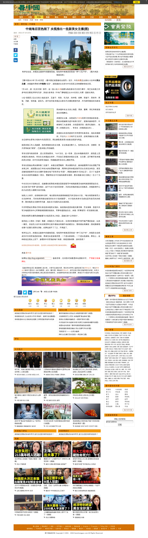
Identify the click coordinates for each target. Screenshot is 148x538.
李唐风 (127, 397)
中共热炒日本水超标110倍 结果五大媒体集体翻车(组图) (78, 322)
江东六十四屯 (119, 365)
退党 (127, 342)
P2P (132, 360)
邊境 (50, 400)
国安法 (107, 340)
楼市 (110, 358)
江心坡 (117, 367)
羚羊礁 (85, 464)
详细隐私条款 (118, 2)
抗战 (120, 374)
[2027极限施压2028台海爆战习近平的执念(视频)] (86, 469)
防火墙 (116, 362)
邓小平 (111, 376)
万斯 (118, 346)
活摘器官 (113, 337)
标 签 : (16, 36)
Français (94, 526)
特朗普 (125, 333)
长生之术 (77, 398)
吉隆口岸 (85, 374)
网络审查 (111, 365)
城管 (21, 515)
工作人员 (91, 374)
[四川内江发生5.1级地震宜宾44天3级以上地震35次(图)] (112, 212)
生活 (101, 17)
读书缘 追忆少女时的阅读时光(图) (116, 64)
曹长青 (117, 406)
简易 (126, 389)
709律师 (123, 362)
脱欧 (124, 353)
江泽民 (107, 349)
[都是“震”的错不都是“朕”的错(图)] (112, 151)
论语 (59, 426)
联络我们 (45, 526)
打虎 (118, 351)
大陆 (30, 17)
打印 (87, 33)
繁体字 (48, 491)
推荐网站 (30, 528)
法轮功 (107, 365)
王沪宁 (131, 346)
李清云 (86, 398)
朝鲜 (117, 353)
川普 (121, 333)
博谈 (65, 17)
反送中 (126, 349)
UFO (112, 344)
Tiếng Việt (104, 526)
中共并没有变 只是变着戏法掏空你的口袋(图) (126, 223)
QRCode (36, 291)
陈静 (117, 397)
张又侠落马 (109, 109)
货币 (116, 356)
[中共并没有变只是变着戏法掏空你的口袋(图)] (57, 405)
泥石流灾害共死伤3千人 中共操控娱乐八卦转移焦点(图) (126, 127)
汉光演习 (107, 342)
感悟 (118, 378)
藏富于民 (55, 426)
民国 (114, 374)
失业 (18, 464)
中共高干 (91, 426)
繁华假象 (57, 464)
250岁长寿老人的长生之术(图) (83, 395)
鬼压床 (34, 426)
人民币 (121, 356)
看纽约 (81, 528)
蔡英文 (131, 358)
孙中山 (124, 374)
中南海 (25, 20)
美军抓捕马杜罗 (111, 112)
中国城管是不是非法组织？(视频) (26, 512)
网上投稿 (36, 526)
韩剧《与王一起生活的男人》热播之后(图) (119, 248)
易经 (106, 378)
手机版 (70, 33)
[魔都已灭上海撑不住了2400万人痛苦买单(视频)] (57, 442)
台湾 (127, 358)
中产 (120, 358)
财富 (116, 358)
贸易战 (116, 335)
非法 (24, 515)
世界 (83, 17)
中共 (47, 426)
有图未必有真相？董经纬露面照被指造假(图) (75, 325)
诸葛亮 (129, 376)
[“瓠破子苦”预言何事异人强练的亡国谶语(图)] (112, 203)
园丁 (107, 399)
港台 (56, 17)
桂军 (117, 374)
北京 (106, 360)
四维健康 (109, 406)
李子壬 (127, 404)
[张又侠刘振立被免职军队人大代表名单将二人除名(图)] (28, 353)
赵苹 (126, 399)
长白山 (107, 367)
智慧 (115, 378)
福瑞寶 (96, 528)
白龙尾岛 (111, 367)
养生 (116, 380)
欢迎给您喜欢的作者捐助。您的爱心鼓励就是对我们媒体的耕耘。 (45, 245)
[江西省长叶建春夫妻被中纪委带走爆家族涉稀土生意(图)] (57, 353)
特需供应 (97, 426)
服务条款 (68, 526)
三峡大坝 (122, 337)
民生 (125, 371)
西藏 (80, 374)
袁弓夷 (121, 340)
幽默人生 (111, 378)
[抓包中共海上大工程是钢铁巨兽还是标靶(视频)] (86, 442)
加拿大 (121, 353)
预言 (76, 491)
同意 (136, 2)
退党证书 (104, 528)
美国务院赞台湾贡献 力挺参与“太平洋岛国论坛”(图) (126, 135)
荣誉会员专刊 (112, 47)
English (85, 526)
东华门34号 (84, 426)
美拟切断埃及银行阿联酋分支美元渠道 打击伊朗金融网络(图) (126, 179)
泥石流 (77, 374)
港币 (130, 356)
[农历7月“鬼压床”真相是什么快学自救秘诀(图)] (28, 405)
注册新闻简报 (112, 415)
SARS (121, 367)
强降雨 (22, 491)
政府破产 (64, 464)
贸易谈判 (126, 346)
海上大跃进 (92, 464)
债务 (131, 353)
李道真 (117, 392)
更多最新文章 (128, 261)
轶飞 (107, 394)
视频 (118, 17)
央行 (128, 353)
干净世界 (39, 528)
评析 (41, 20)
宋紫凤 (108, 389)
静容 (117, 401)
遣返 (109, 371)
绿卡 (121, 371)
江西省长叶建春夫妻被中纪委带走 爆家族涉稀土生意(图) (126, 162)
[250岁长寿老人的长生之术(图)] (86, 379)
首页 (21, 17)
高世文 (52, 374)
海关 (106, 371)
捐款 (52, 526)
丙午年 (27, 491)
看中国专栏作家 (113, 386)
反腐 (115, 351)
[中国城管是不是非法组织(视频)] (28, 496)
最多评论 (112, 296)
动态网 (112, 528)
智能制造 (78, 517)
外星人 (107, 380)
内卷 (82, 517)
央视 (15, 39)
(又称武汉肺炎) (115, 333)
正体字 (62, 491)
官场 (39, 17)
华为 (109, 351)
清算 (21, 400)
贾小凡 (108, 392)
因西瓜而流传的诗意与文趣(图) (115, 51)
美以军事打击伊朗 (112, 106)
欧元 (124, 356)
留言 (83, 33)
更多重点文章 (128, 230)
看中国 (30, 9)
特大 (91, 33)
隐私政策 (77, 526)
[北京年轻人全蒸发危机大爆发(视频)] (28, 442)
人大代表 (29, 374)
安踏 (27, 400)
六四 (129, 335)
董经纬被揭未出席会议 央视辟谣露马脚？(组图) (76, 313)
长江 (110, 340)
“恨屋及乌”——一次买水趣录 (69, 331)
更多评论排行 (128, 324)
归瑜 (126, 392)
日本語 (113, 526)
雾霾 (106, 362)
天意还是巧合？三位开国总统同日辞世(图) (119, 54)
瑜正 (107, 404)
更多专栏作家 (128, 410)
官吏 (36, 20)
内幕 (31, 20)
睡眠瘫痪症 (20, 426)
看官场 (24, 24)
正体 (75, 33)
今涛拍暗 (118, 389)
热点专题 (110, 103)
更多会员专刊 (128, 66)
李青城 (127, 401)
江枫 (117, 404)
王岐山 (123, 344)
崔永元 (111, 349)
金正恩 (119, 344)
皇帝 (125, 376)
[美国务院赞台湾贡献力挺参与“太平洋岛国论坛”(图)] (112, 133)
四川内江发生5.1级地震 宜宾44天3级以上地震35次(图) (126, 214)
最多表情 (126, 296)
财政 (113, 358)
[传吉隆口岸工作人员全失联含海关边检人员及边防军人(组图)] (86, 353)
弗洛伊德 (107, 344)
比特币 (113, 356)
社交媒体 (110, 353)
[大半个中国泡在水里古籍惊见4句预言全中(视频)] (28, 469)
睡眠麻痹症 (27, 426)
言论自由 (107, 369)
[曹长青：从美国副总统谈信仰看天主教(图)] (112, 142)
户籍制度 (23, 464)
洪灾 (31, 491)
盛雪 (58, 400)
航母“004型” (79, 464)
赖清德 (128, 344)
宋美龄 (107, 376)
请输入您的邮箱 (119, 419)
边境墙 (114, 346)
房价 (116, 360)
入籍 (118, 371)
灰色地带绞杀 (82, 491)
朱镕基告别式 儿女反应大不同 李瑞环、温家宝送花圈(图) (35, 316)
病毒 (106, 335)
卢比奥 (129, 333)
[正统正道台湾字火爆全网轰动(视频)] (57, 469)
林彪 (115, 376)
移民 (123, 369)
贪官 (130, 349)
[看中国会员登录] (119, 27)
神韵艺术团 (49, 528)
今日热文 (19, 349)
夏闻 (126, 394)
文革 (113, 380)
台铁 (117, 337)
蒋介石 (129, 374)
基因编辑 (110, 362)
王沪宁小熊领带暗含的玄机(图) (115, 288)
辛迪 (126, 406)
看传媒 (88, 528)
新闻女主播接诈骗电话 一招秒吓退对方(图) (74, 319)
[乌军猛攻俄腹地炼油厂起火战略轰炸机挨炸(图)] (112, 168)
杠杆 (106, 356)
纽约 (74, 17)
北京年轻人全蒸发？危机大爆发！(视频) (118, 256)
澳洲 (111, 374)
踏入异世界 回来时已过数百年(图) (116, 59)
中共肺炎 (107, 333)
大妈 (113, 360)
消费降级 (52, 517)
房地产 (107, 358)
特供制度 (77, 426)
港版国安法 (126, 340)
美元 (109, 356)
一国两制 (130, 351)
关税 (110, 346)
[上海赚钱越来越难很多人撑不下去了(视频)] (57, 496)
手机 (121, 378)
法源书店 (58, 528)
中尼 (47, 400)
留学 (129, 369)
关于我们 (59, 526)
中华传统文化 (55, 491)
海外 (128, 371)
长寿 (82, 398)
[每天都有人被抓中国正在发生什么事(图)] (28, 379)
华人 (120, 369)
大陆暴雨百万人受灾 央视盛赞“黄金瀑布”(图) (74, 316)
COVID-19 (111, 335)
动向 (19, 20)
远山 (117, 394)
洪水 (116, 340)
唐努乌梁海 (126, 365)
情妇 (106, 351)
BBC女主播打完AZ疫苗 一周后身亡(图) (73, 334)
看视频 (74, 528)
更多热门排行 (128, 290)
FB (114, 353)
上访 (127, 362)
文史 (92, 17)
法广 (106, 353)
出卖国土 (107, 337)
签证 (112, 371)
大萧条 (51, 464)
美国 (48, 17)
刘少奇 (119, 376)
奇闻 (110, 17)
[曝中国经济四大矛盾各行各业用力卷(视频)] (86, 496)
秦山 (107, 401)
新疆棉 (127, 337)
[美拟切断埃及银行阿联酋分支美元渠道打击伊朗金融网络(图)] (112, 177)
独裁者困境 (91, 491)
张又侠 (19, 374)
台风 (18, 491)
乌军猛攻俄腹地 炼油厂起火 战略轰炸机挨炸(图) (126, 170)
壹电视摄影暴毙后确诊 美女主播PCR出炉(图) (75, 328)
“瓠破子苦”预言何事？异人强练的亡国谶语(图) (126, 206)
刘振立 (23, 374)
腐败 (112, 351)
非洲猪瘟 (124, 360)
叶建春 (57, 374)
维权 (119, 362)
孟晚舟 (107, 346)
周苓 (107, 397)
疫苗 (113, 340)
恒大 (24, 400)
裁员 (47, 464)
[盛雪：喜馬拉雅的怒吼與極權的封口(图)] (57, 379)
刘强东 (110, 360)
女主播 (16, 41)
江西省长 (62, 374)
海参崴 (124, 358)
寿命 (110, 380)
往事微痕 (113, 342)
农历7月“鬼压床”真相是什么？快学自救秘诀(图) (126, 188)
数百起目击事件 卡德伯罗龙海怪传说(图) (118, 246)
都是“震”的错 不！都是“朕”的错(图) (116, 253)
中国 (18, 400)
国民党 (124, 342)
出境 (50, 426)
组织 (28, 515)
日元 (127, 356)
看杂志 (66, 528)
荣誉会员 (87, 268)
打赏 (79, 33)
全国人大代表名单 (37, 374)
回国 (115, 371)
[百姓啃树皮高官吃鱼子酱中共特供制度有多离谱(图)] (86, 405)
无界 (119, 528)
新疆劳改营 (127, 367)
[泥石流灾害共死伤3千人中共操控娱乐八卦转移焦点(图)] (112, 124)
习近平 (121, 335)
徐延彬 (48, 374)
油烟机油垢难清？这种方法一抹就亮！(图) (119, 275)
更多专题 (129, 115)
